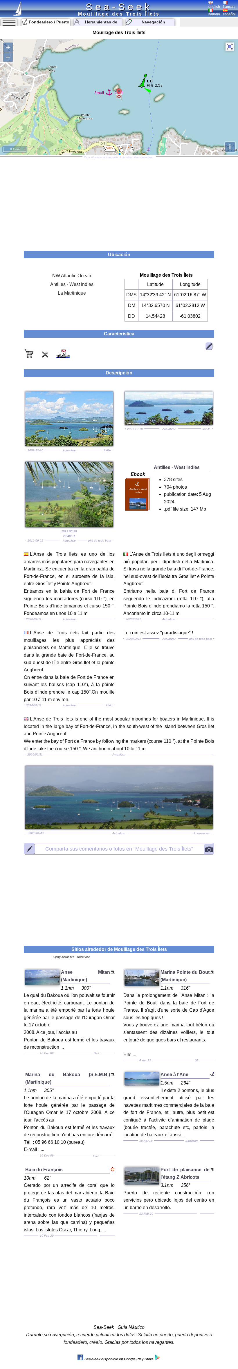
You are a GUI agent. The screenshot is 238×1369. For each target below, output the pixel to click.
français (229, 7)
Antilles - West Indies (71, 284)
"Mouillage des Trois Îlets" (119, 848)
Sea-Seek (119, 6)
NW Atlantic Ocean (71, 275)
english (214, 7)
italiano (214, 14)
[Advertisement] (119, 201)
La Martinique (72, 293)
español (229, 14)
